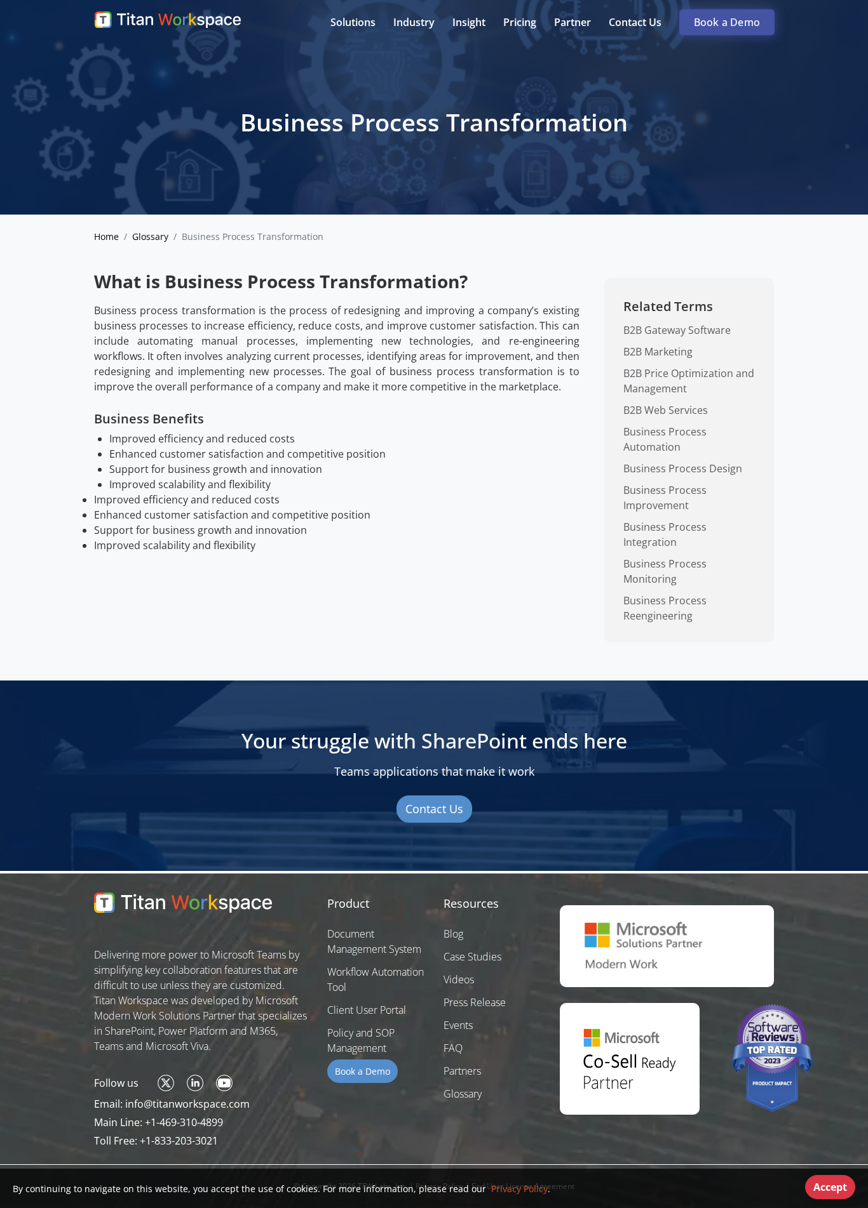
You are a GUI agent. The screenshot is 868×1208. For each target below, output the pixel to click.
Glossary (150, 236)
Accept (830, 1187)
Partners (462, 1071)
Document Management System (374, 941)
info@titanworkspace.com (187, 1104)
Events (458, 1025)
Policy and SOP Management (361, 1040)
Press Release (475, 1002)
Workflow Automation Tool (375, 979)
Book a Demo (726, 22)
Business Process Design (682, 468)
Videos (459, 979)
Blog (453, 934)
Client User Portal (366, 1010)
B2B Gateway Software (677, 330)
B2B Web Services (665, 410)
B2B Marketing (658, 352)
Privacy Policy (518, 1189)
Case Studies (472, 957)
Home (106, 236)
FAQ (453, 1048)
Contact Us (434, 808)
